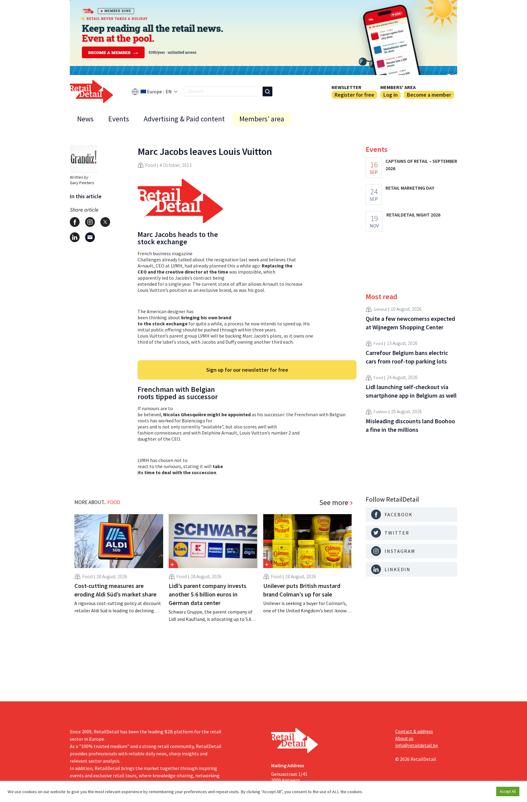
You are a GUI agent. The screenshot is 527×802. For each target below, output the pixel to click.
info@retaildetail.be (416, 745)
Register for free (354, 94)
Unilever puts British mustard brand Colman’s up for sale (301, 590)
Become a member (429, 94)
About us (404, 738)
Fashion (380, 412)
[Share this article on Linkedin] (75, 237)
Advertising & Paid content (184, 119)
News (85, 119)
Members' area (398, 87)
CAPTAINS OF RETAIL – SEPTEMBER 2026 (421, 164)
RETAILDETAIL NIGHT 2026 (413, 215)
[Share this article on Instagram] (90, 222)
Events (118, 119)
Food (150, 165)
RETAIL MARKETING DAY (409, 188)
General (380, 309)
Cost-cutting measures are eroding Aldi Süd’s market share (115, 590)
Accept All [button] (508, 791)
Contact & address (414, 731)
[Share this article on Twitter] (105, 222)
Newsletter (346, 87)
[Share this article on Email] (90, 237)
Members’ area (261, 119)
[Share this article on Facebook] (75, 222)
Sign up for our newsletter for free (247, 369)
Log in (390, 94)
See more (333, 502)
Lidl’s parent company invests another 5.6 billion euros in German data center (207, 594)
